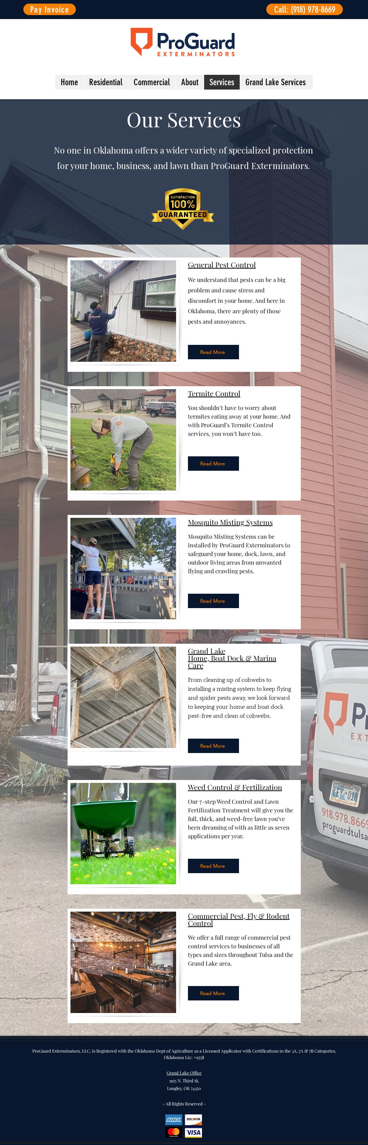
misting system (236, 689)
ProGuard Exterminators (259, 165)
